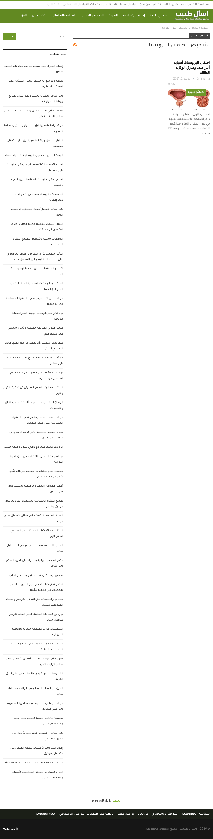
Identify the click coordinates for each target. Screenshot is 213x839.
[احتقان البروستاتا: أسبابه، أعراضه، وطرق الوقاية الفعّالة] (189, 97)
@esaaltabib (101, 801)
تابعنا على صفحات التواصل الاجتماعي (90, 4)
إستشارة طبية (134, 15)
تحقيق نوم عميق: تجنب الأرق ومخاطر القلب (36, 575)
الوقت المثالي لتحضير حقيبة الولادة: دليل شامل (34, 155)
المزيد (23, 15)
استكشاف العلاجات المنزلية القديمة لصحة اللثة (33, 763)
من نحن (145, 4)
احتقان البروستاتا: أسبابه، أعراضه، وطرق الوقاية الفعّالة (191, 67)
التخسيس (40, 15)
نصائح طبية (158, 15)
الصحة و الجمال (92, 15)
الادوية (113, 15)
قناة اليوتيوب (50, 4)
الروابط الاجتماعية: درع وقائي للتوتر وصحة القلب (33, 447)
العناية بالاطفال (64, 15)
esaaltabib (10, 829)
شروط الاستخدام (165, 4)
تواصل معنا (128, 4)
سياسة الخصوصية (195, 4)
